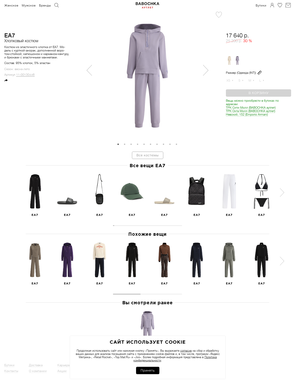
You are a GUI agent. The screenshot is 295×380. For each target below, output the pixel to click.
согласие (186, 350)
